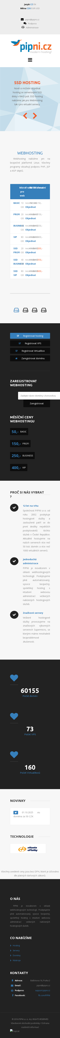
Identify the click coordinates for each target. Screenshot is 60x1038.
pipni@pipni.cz (32, 19)
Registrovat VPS (33, 343)
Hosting (16, 945)
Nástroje (17, 960)
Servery (16, 950)
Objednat (28, 206)
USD (38, 8)
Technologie (22, 836)
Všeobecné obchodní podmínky (25, 1023)
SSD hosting (27, 82)
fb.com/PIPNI (44, 995)
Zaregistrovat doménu (33, 358)
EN (34, 4)
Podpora (32, 23)
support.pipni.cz (42, 990)
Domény (16, 955)
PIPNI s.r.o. (23, 1019)
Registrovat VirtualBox (33, 350)
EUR (33, 8)
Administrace (32, 27)
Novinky (17, 801)
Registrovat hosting (33, 335)
